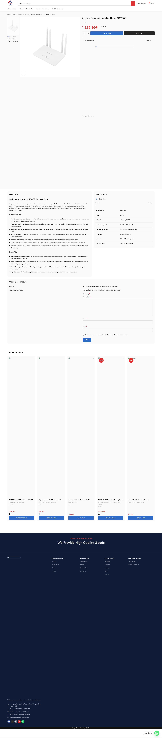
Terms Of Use (83, 568)
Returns (82, 565)
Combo (112, 502)
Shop (14, 14)
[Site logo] (10, 3)
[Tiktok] (15, 721)
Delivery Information (133, 565)
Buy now (139, 33)
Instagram (107, 565)
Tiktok (106, 571)
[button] (81, 518)
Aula (53, 568)
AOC (40, 505)
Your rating (86, 294)
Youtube (107, 574)
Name (85, 319)
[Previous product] (149, 14)
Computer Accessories (15, 502)
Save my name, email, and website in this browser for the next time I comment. (106, 335)
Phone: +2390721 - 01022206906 (20, 714)
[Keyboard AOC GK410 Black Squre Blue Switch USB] (51, 427)
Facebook (107, 561)
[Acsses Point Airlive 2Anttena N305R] (81, 427)
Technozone (55, 565)
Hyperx (54, 571)
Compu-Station (76, 728)
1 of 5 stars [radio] (92, 293)
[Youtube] (19, 721)
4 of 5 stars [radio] (97, 293)
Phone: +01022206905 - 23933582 (20, 709)
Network (20, 14)
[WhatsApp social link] (154, 40)
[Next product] (153, 14)
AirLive (70, 505)
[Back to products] (151, 14)
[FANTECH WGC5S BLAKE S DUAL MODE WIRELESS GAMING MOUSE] (21, 427)
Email (85, 327)
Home (9, 14)
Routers (27, 14)
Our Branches (131, 561)
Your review (86, 297)
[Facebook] (8, 721)
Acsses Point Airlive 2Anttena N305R (79, 500)
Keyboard (53, 502)
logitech (54, 561)
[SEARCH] (133, 3)
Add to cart (107, 33)
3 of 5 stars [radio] (95, 293)
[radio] (9, 514)
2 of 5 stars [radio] (94, 293)
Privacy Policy (83, 561)
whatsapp (107, 568)
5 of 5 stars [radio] (98, 293)
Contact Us (83, 571)
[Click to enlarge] (23, 73)
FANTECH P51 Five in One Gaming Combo (110, 500)
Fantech (11, 505)
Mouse (23, 502)
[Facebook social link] (152, 40)
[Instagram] (12, 721)
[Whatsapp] (22, 721)
